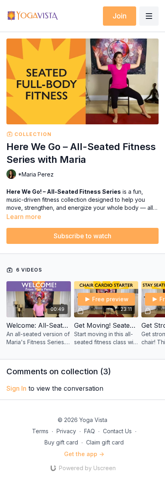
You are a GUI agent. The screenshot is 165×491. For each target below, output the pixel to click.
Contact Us (117, 431)
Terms (40, 431)
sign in (16, 388)
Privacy (66, 431)
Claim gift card (105, 442)
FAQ (89, 431)
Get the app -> (84, 453)
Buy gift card (61, 442)
